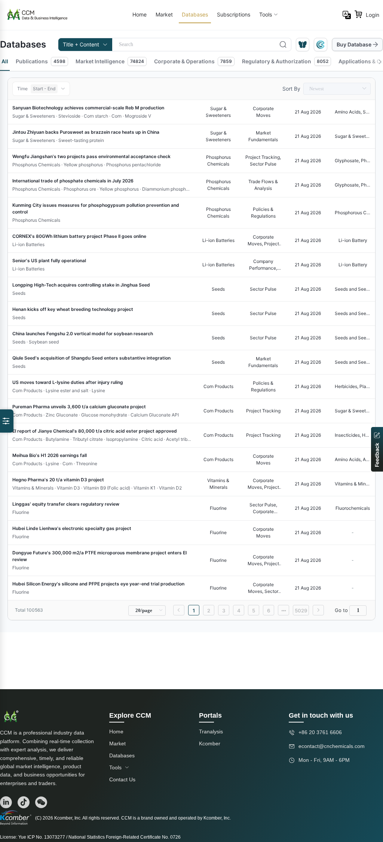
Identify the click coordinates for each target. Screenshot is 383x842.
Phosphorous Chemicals (353, 212)
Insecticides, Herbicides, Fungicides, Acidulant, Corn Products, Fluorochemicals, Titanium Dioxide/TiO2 (353, 435)
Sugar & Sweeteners (353, 136)
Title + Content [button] (81, 44)
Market (164, 14)
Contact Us (122, 779)
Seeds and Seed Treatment (353, 289)
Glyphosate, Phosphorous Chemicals (353, 160)
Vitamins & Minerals (353, 484)
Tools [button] (265, 14)
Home (139, 14)
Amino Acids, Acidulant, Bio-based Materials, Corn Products (353, 459)
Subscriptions (233, 14)
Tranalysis (211, 732)
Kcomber (209, 743)
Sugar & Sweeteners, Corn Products (353, 411)
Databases (195, 14)
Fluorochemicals (352, 508)
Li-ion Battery (352, 240)
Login (372, 15)
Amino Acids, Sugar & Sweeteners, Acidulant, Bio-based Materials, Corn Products (353, 112)
